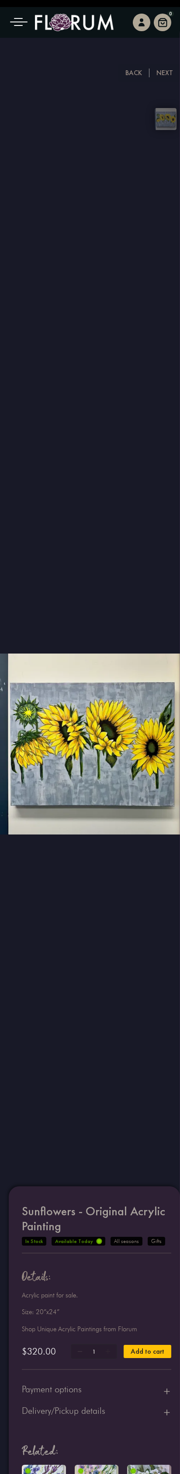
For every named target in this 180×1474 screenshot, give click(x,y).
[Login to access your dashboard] (141, 22)
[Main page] (74, 22)
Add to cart (147, 1351)
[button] (22, 22)
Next (164, 72)
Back (133, 72)
